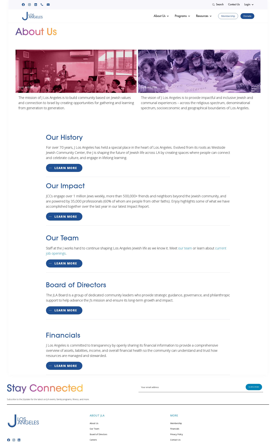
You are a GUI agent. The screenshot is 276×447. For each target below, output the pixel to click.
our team (185, 248)
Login (247, 4)
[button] (249, 4)
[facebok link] (23, 4)
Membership (228, 16)
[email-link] (48, 4)
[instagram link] (29, 4)
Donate (247, 16)
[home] (32, 16)
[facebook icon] (35, 4)
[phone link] (42, 4)
